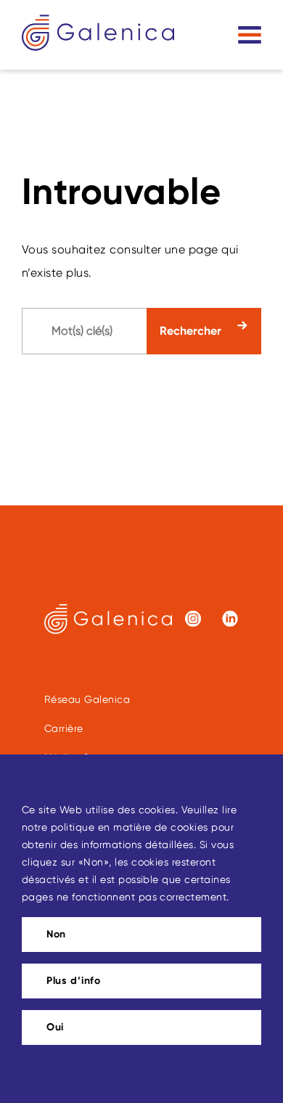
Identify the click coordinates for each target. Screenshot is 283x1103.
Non (56, 934)
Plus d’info (73, 980)
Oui (55, 1027)
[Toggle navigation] (249, 34)
